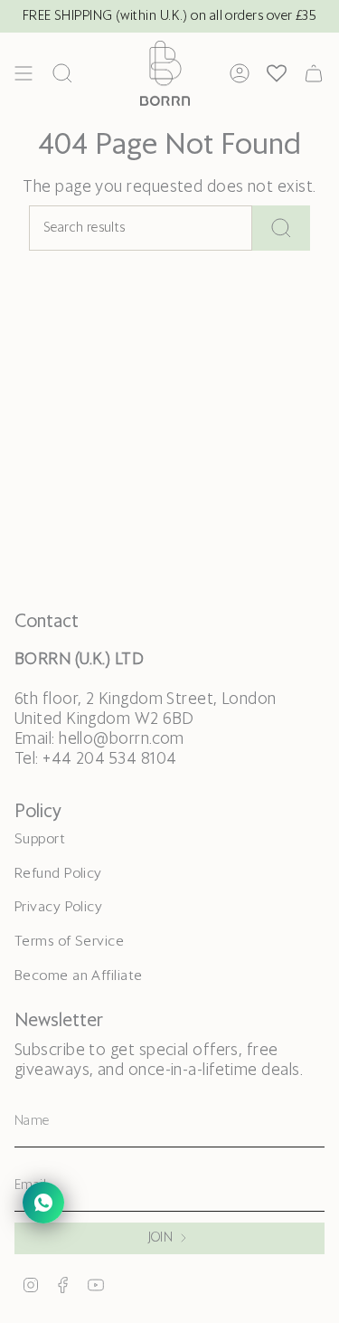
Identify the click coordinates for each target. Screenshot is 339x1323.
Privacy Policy (58, 907)
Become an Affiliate (78, 976)
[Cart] (314, 73)
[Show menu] (23, 73)
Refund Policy (58, 873)
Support (39, 839)
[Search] (281, 228)
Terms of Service (69, 941)
